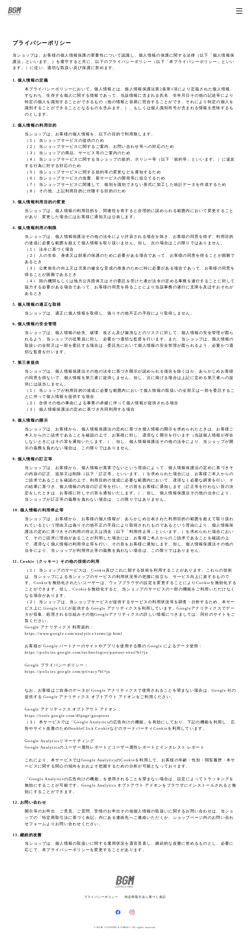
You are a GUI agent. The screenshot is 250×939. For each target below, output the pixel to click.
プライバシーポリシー (101, 897)
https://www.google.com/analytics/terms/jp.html (73, 633)
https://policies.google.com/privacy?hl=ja (67, 671)
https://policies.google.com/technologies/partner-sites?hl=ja (86, 652)
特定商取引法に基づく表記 (145, 897)
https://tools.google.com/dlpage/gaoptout (67, 715)
